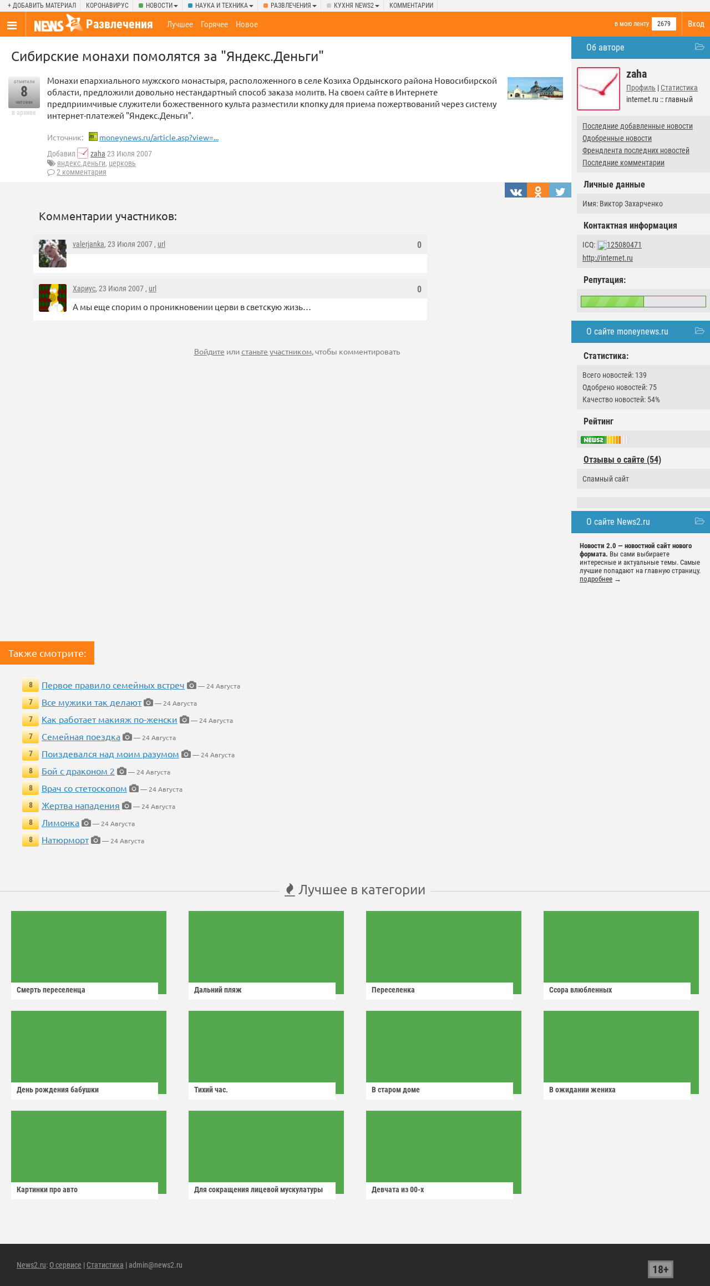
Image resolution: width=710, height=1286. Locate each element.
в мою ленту (632, 24)
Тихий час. (211, 1089)
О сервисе (65, 1264)
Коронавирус (107, 5)
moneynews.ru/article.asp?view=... (159, 137)
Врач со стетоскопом (84, 787)
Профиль (641, 87)
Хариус (84, 288)
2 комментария (81, 172)
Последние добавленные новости (637, 125)
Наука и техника (221, 5)
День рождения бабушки (58, 1089)
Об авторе (605, 47)
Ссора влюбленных (580, 989)
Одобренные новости (617, 138)
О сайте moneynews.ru (627, 331)
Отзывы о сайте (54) (622, 459)
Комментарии (411, 5)
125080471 (624, 244)
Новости (159, 5)
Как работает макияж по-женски (110, 719)
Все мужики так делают (91, 701)
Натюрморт (65, 839)
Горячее (214, 24)
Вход (696, 24)
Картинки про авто (47, 1189)
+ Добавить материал (42, 5)
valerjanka (88, 244)
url (161, 244)
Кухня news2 (354, 5)
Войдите (209, 351)
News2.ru (31, 1264)
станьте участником (276, 351)
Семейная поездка (81, 736)
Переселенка (393, 989)
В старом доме (396, 1089)
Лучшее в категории (360, 889)
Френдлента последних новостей (635, 150)
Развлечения (291, 5)
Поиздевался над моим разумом (110, 753)
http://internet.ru (607, 258)
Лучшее (180, 24)
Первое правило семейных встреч (113, 684)
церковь (122, 163)
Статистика (679, 87)
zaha (97, 153)
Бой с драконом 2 (78, 770)
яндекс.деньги (81, 163)
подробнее (596, 579)
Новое (247, 24)
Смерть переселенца (51, 989)
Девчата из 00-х (398, 1189)
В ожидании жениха (582, 1089)
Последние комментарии (623, 162)
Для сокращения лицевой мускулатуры (258, 1189)
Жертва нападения (81, 805)
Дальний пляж (218, 989)
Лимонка (60, 822)
